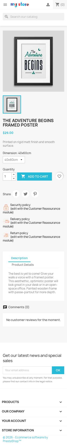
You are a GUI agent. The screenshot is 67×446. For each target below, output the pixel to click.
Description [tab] (19, 258)
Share (16, 194)
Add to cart (34, 176)
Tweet (25, 194)
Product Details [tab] (23, 265)
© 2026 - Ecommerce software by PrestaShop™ (25, 439)
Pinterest (35, 194)
